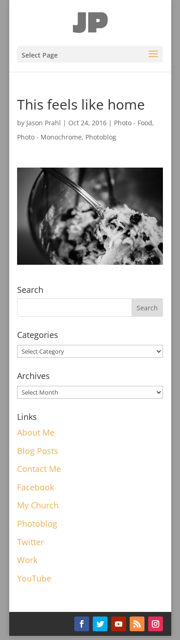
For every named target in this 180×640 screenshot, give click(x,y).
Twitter (30, 541)
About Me (35, 432)
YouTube (34, 578)
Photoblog (100, 137)
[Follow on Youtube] (118, 624)
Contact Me (39, 468)
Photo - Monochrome (49, 137)
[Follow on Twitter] (100, 624)
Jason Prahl (43, 122)
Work (27, 559)
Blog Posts (37, 450)
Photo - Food (133, 122)
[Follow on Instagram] (155, 624)
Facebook (35, 487)
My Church (38, 505)
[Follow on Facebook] (81, 624)
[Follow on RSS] (137, 624)
